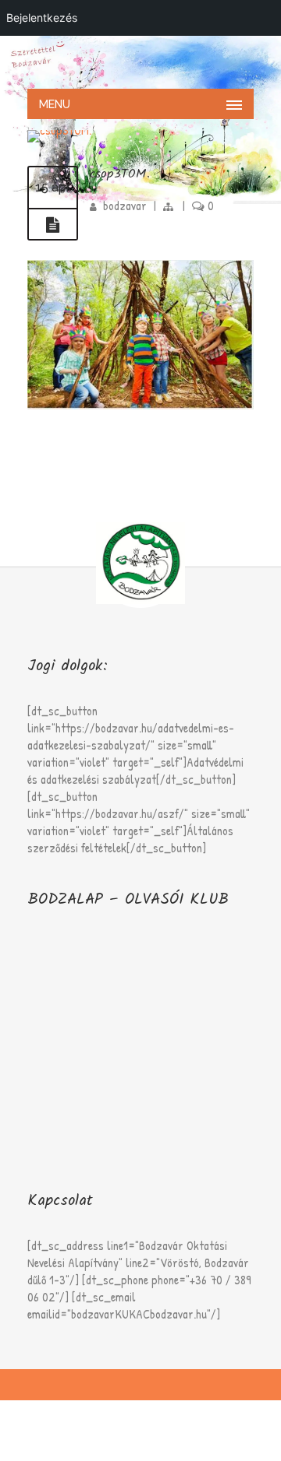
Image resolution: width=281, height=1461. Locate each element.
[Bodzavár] (140, 60)
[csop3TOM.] (52, 225)
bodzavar (125, 205)
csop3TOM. (120, 174)
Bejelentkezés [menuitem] (41, 17)
